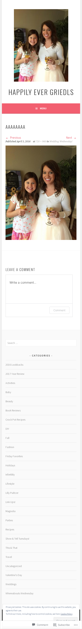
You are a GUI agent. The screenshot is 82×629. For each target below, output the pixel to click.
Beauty (9, 401)
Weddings (11, 584)
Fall (7, 438)
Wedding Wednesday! (60, 141)
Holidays (10, 465)
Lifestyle (10, 483)
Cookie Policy (66, 613)
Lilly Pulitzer (12, 493)
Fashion (10, 447)
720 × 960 (41, 141)
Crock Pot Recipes (15, 419)
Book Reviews (13, 410)
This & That (11, 547)
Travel (9, 557)
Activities (10, 383)
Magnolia (10, 511)
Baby (8, 392)
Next (69, 137)
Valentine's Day (14, 575)
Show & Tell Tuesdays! (17, 538)
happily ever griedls (41, 92)
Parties (9, 520)
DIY (7, 428)
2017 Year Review (15, 374)
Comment (59, 310)
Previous (15, 137)
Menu (43, 108)
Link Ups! (10, 502)
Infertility (10, 474)
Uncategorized (14, 566)
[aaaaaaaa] (41, 239)
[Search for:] (41, 343)
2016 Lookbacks (14, 364)
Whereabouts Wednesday (19, 593)
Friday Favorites (14, 456)
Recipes (10, 529)
